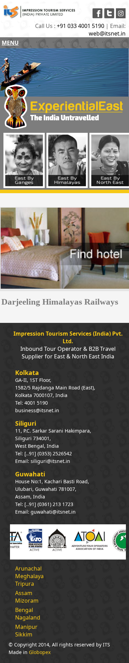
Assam (23, 593)
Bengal (24, 610)
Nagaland (27, 617)
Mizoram (27, 600)
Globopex (40, 652)
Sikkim (23, 634)
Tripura (24, 583)
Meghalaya (29, 576)
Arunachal (28, 568)
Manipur (26, 627)
